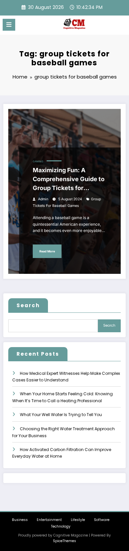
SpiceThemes (64, 540)
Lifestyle (78, 519)
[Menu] (9, 25)
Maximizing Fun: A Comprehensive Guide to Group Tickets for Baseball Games (69, 179)
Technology (60, 526)
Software (101, 519)
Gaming (38, 161)
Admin (43, 199)
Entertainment (49, 519)
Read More (47, 251)
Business (20, 519)
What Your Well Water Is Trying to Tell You (61, 414)
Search (28, 305)
